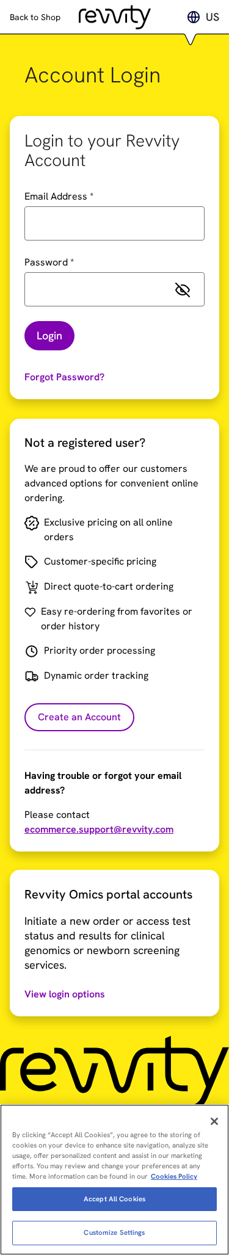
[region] (114, 1179)
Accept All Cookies (114, 1199)
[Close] (214, 1121)
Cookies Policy (174, 1176)
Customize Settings (114, 1232)
